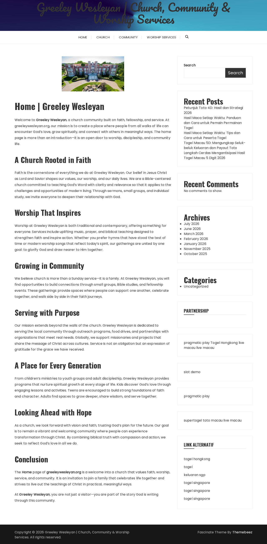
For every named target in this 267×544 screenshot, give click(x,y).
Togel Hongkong (224, 342)
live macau (205, 347)
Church (103, 37)
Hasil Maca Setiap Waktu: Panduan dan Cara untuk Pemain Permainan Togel (213, 122)
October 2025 (195, 253)
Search (190, 65)
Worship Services (161, 37)
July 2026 (191, 223)
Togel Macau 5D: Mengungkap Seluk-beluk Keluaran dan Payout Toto (215, 145)
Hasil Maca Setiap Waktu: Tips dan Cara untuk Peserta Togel (212, 135)
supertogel (193, 420)
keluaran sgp (194, 474)
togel (188, 466)
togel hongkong (197, 459)
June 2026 (192, 228)
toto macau (213, 420)
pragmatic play (197, 342)
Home (82, 37)
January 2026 (195, 243)
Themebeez (242, 532)
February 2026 (196, 238)
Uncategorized (196, 286)
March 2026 (194, 233)
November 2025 (197, 248)
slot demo (192, 372)
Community (128, 37)
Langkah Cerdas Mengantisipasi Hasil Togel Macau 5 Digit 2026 (214, 155)
